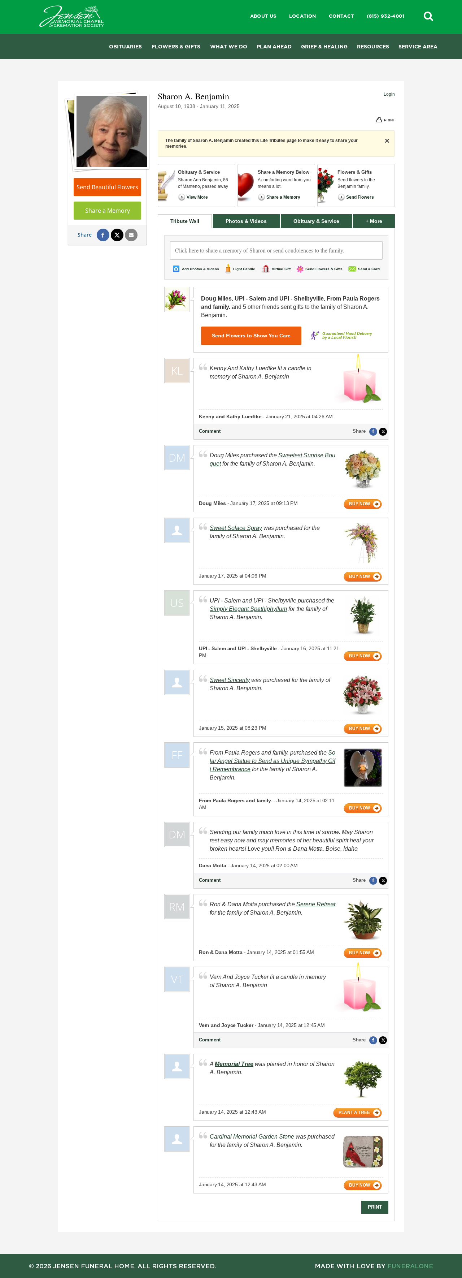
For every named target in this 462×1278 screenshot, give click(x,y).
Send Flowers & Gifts (324, 269)
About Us (263, 16)
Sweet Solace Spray (236, 528)
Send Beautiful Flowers (107, 187)
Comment (210, 431)
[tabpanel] (276, 724)
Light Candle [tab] (244, 269)
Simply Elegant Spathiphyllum (248, 609)
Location (302, 16)
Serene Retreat (315, 904)
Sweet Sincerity (230, 680)
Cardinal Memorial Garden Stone (252, 1137)
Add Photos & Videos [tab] (200, 269)
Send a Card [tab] (369, 269)
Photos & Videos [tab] (246, 221)
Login (389, 94)
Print (375, 1207)
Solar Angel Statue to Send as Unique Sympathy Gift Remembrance (272, 761)
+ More (380, 221)
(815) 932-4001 (385, 16)
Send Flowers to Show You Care (251, 335)
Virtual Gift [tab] (281, 269)
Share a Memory (107, 211)
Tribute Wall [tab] (184, 221)
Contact (341, 16)
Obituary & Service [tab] (316, 221)
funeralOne (410, 1265)
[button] (428, 16)
